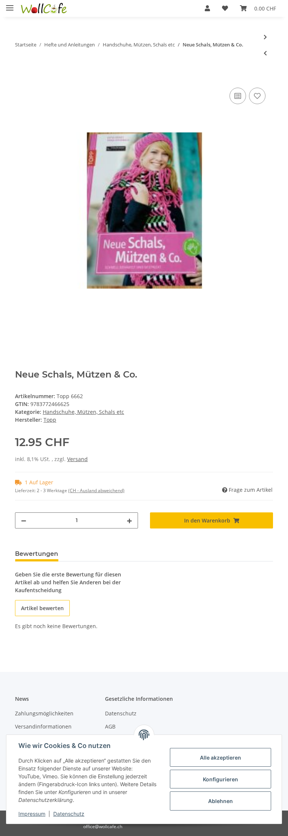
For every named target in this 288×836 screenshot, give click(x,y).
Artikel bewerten (42, 608)
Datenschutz (120, 713)
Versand (77, 459)
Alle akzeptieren (220, 757)
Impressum (31, 814)
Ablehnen (220, 801)
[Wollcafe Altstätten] (44, 8)
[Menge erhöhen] (129, 520)
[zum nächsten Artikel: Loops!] (265, 37)
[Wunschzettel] (225, 8)
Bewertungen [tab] (36, 553)
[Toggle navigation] (10, 4)
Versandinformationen (43, 726)
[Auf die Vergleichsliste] (238, 96)
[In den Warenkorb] (21, 77)
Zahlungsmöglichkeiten (44, 713)
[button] (207, 8)
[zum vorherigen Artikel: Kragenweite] (265, 53)
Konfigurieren (220, 779)
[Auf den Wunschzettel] (257, 96)
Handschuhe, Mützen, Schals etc (83, 411)
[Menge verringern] (23, 520)
